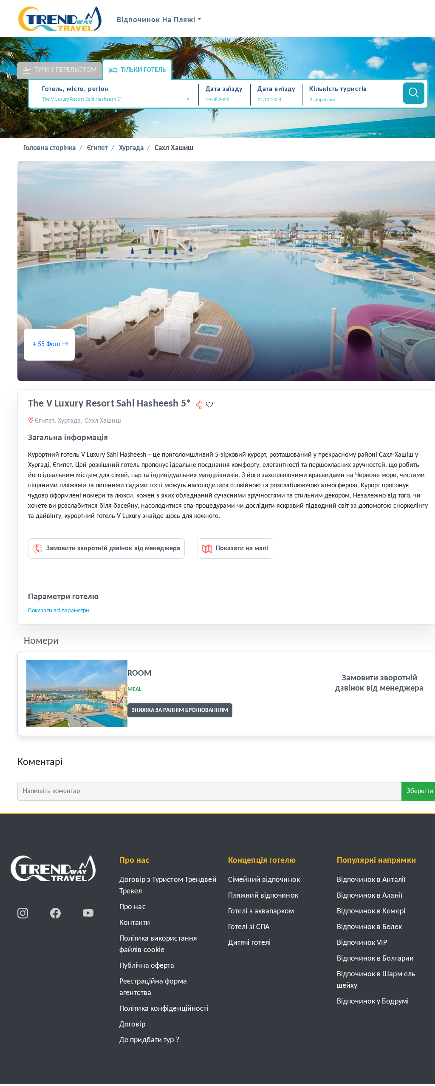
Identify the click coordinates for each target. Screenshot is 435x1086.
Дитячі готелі (249, 943)
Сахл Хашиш (174, 148)
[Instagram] (23, 913)
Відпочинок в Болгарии (375, 959)
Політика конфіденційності (164, 1009)
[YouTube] (88, 913)
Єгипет (97, 148)
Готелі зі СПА (248, 927)
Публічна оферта (147, 966)
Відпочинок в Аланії (369, 896)
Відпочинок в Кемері (371, 911)
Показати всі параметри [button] (58, 611)
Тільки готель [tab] (143, 70)
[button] (351, 100)
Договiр (132, 1025)
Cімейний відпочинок (264, 880)
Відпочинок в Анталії (371, 880)
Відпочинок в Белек (369, 927)
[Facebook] (56, 913)
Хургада (131, 148)
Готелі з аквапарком (261, 911)
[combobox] (119, 100)
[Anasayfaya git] (53, 871)
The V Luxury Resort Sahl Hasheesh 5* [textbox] (116, 99)
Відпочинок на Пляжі (156, 20)
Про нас (132, 907)
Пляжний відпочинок (263, 896)
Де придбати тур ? (149, 1040)
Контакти (134, 923)
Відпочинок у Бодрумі (373, 1002)
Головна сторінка (49, 148)
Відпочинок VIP (362, 943)
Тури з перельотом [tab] (65, 70)
